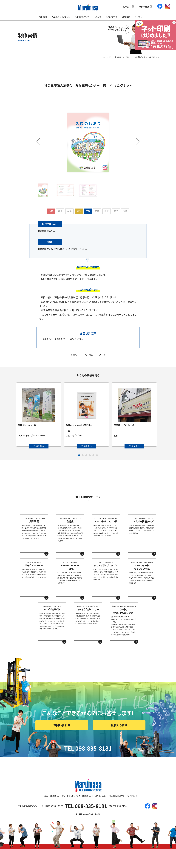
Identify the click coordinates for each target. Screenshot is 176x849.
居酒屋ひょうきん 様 (124, 425)
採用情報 (126, 16)
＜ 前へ (73, 354)
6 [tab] (97, 455)
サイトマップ (132, 795)
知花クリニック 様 (27, 425)
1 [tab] (79, 455)
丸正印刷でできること (61, 16)
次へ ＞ (102, 354)
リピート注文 (143, 6)
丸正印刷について (82, 16)
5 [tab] (93, 455)
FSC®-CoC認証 (100, 795)
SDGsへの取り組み (51, 795)
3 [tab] (86, 455)
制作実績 (43, 16)
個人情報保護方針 (117, 795)
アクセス (138, 16)
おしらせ (97, 16)
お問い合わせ (111, 16)
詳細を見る (38, 446)
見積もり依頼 (119, 725)
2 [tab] (82, 455)
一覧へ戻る (88, 354)
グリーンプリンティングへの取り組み (76, 795)
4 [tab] (90, 455)
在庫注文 (127, 6)
